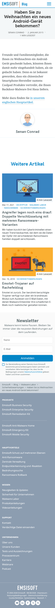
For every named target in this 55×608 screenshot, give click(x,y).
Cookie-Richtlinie (16, 598)
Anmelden (27, 358)
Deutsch (40, 598)
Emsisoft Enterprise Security (17, 409)
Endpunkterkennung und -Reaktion (22, 466)
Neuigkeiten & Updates (15, 490)
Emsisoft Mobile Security (15, 434)
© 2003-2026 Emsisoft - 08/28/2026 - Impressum (27, 593)
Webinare (7, 564)
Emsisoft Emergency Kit (15, 430)
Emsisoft (10, 3)
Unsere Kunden (11, 546)
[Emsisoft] (27, 588)
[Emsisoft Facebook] (28, 603)
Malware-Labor (38, 205)
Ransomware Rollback (14, 474)
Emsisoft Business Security (17, 405)
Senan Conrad (16, 32)
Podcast (6, 568)
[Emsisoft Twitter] (33, 603)
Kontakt (6, 522)
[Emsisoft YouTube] (17, 603)
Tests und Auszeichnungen (17, 551)
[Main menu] (49, 3)
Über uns (7, 542)
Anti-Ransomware (12, 457)
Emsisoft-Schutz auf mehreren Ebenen (23, 452)
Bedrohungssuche (12, 470)
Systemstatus (30, 598)
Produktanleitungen (13, 503)
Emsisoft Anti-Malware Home (18, 425)
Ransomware (11, 207)
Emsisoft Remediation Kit (16, 414)
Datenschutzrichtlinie (33, 372)
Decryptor (22, 205)
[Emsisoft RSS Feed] (38, 603)
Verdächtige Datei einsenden (18, 527)
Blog (16, 384)
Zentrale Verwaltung (13, 461)
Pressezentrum (10, 555)
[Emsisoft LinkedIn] (22, 603)
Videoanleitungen (12, 507)
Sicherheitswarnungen (33, 207)
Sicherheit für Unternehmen (18, 494)
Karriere (6, 560)
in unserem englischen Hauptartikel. (23, 100)
